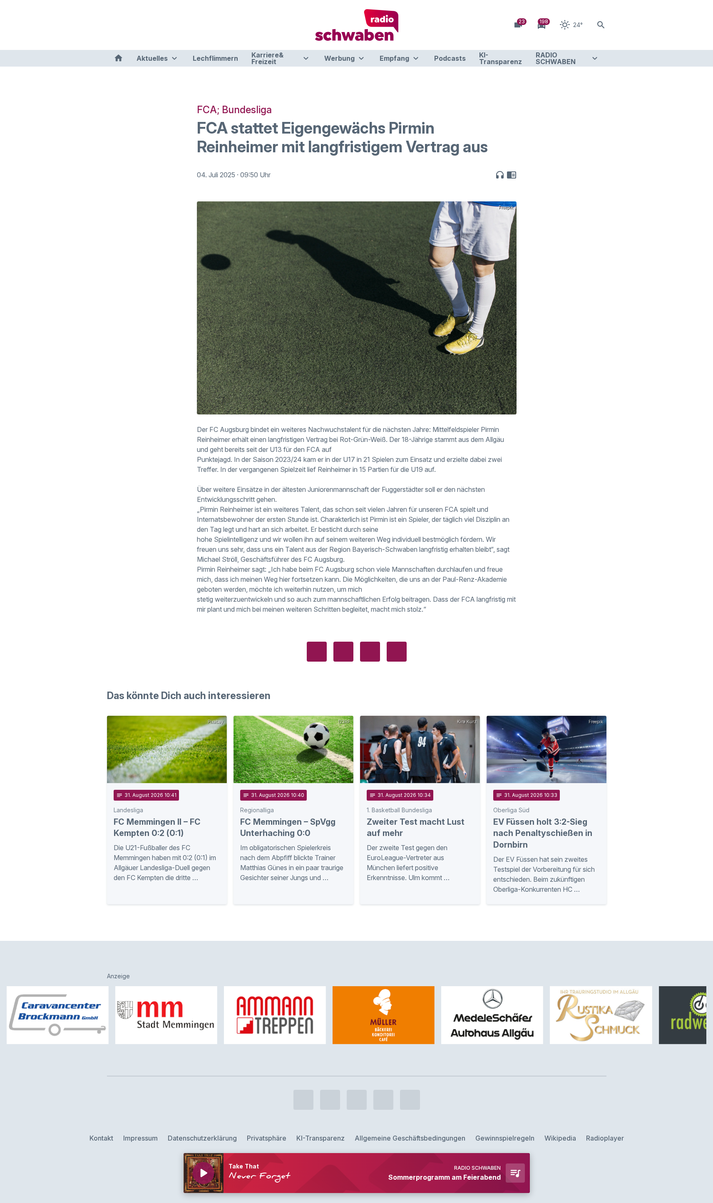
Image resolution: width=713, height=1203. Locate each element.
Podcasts (450, 58)
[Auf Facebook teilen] (317, 652)
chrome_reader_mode (512, 175)
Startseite (118, 58)
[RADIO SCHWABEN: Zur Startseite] (356, 25)
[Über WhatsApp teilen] (370, 652)
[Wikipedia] (182, 25)
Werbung (339, 58)
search (601, 25)
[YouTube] (148, 25)
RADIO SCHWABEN (556, 58)
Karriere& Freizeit (267, 58)
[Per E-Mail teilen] (397, 652)
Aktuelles (152, 58)
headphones (500, 175)
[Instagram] (132, 25)
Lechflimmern (215, 58)
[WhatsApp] (165, 25)
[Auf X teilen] (343, 652)
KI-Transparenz (500, 58)
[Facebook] (115, 25)
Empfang (394, 58)
